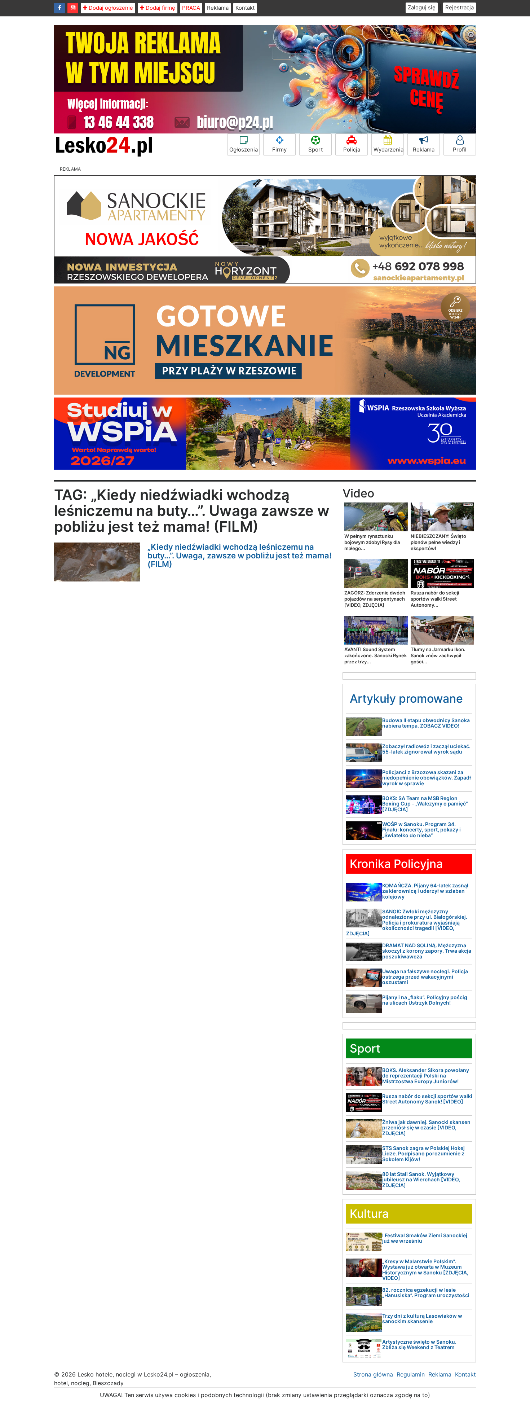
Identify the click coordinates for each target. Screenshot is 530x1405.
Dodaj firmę (159, 7)
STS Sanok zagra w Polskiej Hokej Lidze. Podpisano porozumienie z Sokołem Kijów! (423, 1153)
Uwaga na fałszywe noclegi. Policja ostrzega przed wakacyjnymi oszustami (425, 976)
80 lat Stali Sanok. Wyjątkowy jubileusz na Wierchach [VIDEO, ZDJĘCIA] (421, 1179)
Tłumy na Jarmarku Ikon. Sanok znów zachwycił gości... (438, 655)
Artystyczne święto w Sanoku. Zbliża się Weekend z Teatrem (419, 1344)
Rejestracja (459, 7)
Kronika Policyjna (396, 864)
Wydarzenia (388, 149)
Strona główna (373, 1374)
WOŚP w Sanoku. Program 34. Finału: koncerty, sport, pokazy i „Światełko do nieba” (421, 829)
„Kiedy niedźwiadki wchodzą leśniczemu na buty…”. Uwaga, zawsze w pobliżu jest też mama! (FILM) (239, 555)
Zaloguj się (422, 7)
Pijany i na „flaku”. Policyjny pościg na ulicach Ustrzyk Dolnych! (424, 1000)
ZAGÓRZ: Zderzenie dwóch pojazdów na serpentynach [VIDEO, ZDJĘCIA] (374, 599)
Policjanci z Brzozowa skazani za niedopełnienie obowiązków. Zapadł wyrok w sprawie (426, 777)
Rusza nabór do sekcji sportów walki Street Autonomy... (435, 599)
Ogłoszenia (243, 149)
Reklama (218, 7)
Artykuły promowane (406, 698)
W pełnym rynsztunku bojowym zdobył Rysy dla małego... (372, 542)
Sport (315, 149)
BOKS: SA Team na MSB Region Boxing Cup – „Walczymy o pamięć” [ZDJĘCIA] (425, 803)
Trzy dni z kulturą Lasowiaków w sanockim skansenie (422, 1318)
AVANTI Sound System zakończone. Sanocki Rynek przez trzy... (375, 655)
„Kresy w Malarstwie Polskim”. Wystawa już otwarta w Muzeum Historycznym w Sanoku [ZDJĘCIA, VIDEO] (425, 1269)
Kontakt (245, 7)
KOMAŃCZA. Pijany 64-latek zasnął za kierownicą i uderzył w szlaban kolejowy (425, 891)
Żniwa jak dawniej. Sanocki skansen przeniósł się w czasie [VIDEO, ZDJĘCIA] (426, 1127)
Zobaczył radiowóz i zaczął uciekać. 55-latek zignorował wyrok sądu (426, 749)
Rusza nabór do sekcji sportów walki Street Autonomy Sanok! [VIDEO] (427, 1099)
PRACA (191, 7)
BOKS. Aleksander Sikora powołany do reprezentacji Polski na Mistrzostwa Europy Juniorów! (425, 1075)
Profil (460, 149)
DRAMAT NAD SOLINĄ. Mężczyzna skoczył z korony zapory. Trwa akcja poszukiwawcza (426, 951)
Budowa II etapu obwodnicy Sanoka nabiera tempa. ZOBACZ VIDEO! (426, 723)
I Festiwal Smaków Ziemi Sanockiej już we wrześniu (424, 1238)
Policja (351, 149)
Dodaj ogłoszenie (110, 7)
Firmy (279, 149)
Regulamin (411, 1374)
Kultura (369, 1214)
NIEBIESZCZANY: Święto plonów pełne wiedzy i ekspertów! (438, 542)
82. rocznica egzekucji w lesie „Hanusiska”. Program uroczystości (425, 1292)
